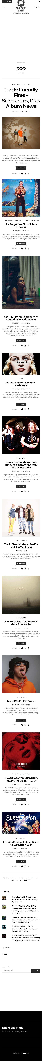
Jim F (25, 550)
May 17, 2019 (15, 848)
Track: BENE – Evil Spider (21, 701)
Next (26, 880)
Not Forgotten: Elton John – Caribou (21, 226)
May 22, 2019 (15, 705)
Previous (10, 878)
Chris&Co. (25, 1053)
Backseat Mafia (13, 1027)
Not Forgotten (34, 220)
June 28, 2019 (17, 230)
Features (18, 838)
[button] (39, 7)
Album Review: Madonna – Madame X (20, 384)
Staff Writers (26, 323)
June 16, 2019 (15, 389)
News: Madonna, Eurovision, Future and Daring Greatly (21, 779)
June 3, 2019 (15, 471)
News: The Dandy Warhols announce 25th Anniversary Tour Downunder (21, 464)
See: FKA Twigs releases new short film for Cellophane (21, 318)
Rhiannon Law (25, 111)
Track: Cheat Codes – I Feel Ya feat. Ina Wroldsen (21, 546)
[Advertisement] (21, 36)
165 (37, 878)
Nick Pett (25, 628)
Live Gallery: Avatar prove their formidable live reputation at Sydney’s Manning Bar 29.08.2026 (25, 928)
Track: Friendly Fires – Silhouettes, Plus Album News (21, 98)
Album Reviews (8, 220)
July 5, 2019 (15, 111)
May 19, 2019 (15, 784)
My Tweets (6, 947)
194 (21, 880)
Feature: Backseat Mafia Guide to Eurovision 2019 (21, 843)
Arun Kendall (25, 471)
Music (14, 84)
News (18, 84)
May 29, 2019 (18, 550)
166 (13, 880)
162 (23, 878)
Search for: (5, 967)
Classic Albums (18, 220)
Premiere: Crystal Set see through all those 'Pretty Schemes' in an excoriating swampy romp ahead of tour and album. (26, 937)
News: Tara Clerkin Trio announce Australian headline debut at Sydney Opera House (24, 899)
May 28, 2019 (17, 628)
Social (5, 954)
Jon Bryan (26, 230)
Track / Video (26, 84)
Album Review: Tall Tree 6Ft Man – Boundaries (21, 623)
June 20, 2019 (16, 323)
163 (27, 878)
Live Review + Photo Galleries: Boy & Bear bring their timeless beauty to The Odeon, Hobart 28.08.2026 (25, 919)
